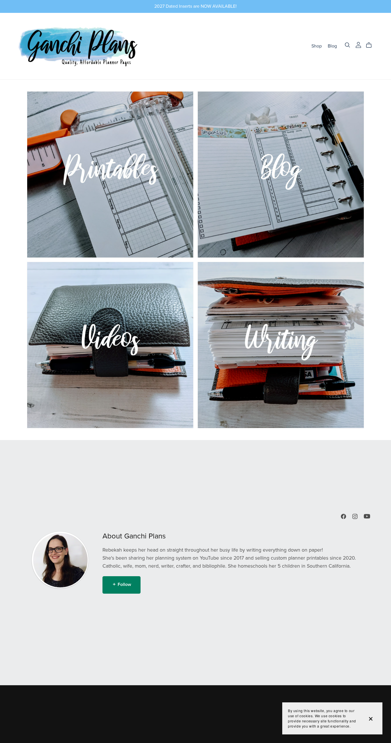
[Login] (358, 44)
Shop (316, 46)
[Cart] (371, 45)
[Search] (347, 45)
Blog (332, 46)
